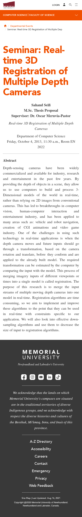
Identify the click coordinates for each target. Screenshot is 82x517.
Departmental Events (21, 26)
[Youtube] (41, 377)
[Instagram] (32, 377)
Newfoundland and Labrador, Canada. (41, 505)
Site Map (26, 498)
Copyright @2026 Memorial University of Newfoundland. (41, 502)
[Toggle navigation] (76, 5)
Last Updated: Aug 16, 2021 (46, 498)
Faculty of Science (42, 15)
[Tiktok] (58, 377)
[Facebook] (24, 377)
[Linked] (49, 377)
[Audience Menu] (64, 5)
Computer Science (15, 15)
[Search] (70, 5)
